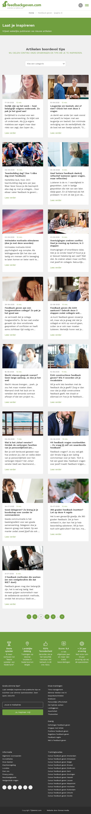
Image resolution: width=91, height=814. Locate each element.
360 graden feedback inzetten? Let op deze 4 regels (66, 511)
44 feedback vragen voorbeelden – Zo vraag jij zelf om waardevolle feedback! (68, 445)
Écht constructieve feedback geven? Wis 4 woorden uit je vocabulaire (65, 378)
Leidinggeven (53, 708)
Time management (55, 690)
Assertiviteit (52, 711)
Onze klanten (7, 762)
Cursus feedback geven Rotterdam (61, 790)
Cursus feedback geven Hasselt (60, 777)
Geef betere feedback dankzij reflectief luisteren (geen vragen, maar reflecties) (67, 176)
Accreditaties (7, 759)
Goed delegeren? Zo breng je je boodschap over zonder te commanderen (21, 512)
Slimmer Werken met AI (57, 693)
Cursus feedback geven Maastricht (61, 783)
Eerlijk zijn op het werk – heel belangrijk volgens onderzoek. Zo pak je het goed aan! (22, 108)
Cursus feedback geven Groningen (61, 774)
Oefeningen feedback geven (59, 725)
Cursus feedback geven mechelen (61, 787)
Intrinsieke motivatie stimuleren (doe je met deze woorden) (22, 241)
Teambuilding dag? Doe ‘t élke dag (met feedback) (21, 174)
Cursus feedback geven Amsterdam (62, 756)
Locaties (5, 768)
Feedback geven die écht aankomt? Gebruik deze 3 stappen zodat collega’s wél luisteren (64, 310)
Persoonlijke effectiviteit (57, 702)
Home (31, 13)
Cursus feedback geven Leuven (60, 780)
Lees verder (10, 133)
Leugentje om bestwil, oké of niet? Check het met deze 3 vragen (66, 108)
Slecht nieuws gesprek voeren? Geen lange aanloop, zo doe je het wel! (23, 378)
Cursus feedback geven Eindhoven (61, 768)
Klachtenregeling (9, 765)
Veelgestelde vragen (10, 780)
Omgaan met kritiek (55, 728)
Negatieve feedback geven (58, 734)
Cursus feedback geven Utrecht (60, 793)
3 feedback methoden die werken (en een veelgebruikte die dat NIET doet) (23, 579)
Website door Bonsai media (58, 810)
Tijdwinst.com (35, 810)
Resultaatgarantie (9, 777)
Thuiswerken (53, 714)
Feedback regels (54, 737)
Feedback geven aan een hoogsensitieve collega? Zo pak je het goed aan (23, 310)
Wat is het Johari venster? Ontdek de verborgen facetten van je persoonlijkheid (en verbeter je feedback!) (21, 445)
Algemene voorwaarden (11, 756)
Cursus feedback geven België (60, 762)
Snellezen (52, 699)
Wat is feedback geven (57, 740)
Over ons (5, 771)
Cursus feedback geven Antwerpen (61, 759)
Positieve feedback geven (58, 731)
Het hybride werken (55, 705)
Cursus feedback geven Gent (59, 771)
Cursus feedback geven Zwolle (60, 796)
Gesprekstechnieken (56, 696)
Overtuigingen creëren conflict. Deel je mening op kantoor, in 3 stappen (66, 243)
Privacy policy (7, 774)
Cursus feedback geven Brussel (60, 765)
